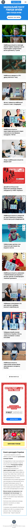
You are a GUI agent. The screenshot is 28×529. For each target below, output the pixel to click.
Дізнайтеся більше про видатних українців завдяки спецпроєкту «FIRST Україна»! (13, 188)
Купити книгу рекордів (14, 444)
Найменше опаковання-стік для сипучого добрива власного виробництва (13, 305)
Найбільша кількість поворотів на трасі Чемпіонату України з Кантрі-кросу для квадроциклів (14, 217)
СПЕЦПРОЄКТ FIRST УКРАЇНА (14, 17)
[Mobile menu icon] (26, 2)
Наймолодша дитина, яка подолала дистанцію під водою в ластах (12, 246)
